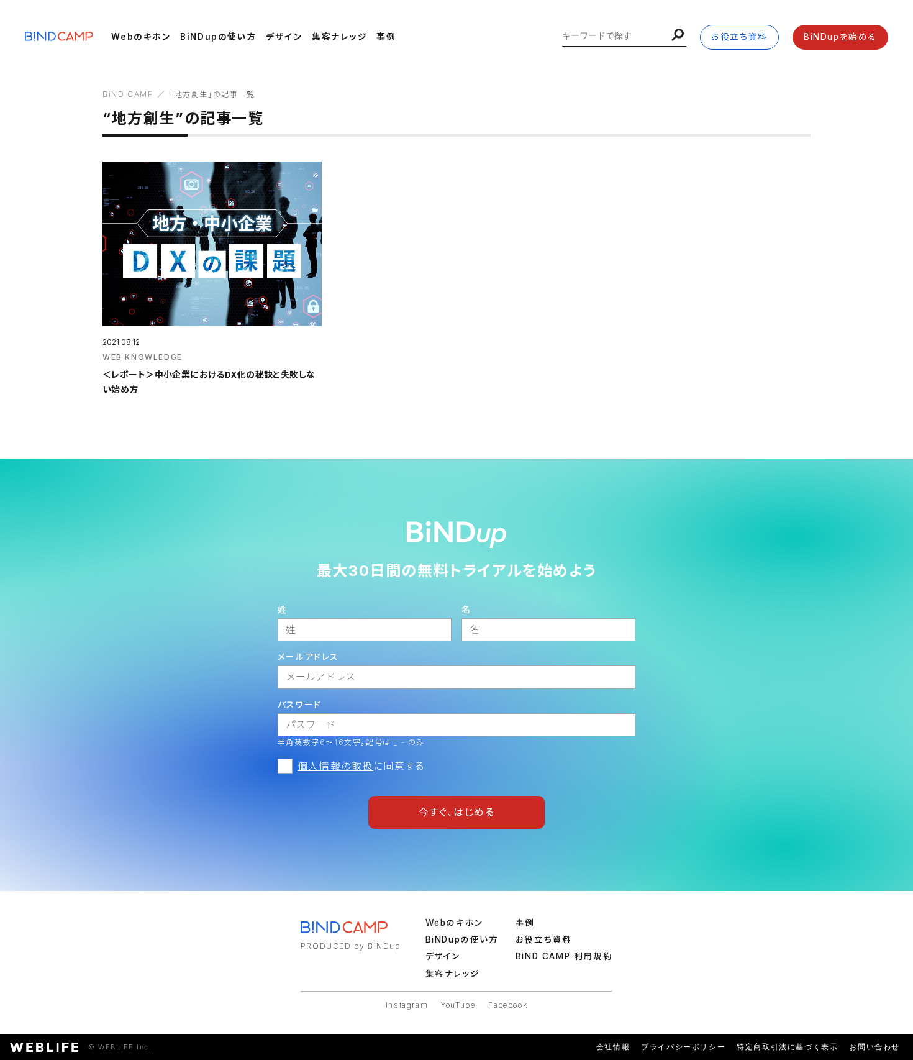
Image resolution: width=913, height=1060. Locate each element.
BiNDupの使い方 (218, 37)
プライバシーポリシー (683, 1046)
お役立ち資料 (739, 37)
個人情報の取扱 (335, 766)
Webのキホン (141, 37)
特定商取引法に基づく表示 (787, 1046)
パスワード (300, 705)
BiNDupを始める (840, 37)
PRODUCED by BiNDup (351, 946)
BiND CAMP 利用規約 (564, 956)
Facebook (507, 1005)
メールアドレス (308, 657)
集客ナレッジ (340, 37)
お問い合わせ (874, 1046)
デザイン (284, 37)
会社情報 (613, 1046)
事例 (386, 37)
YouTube (458, 1005)
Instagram (407, 1005)
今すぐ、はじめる (457, 812)
